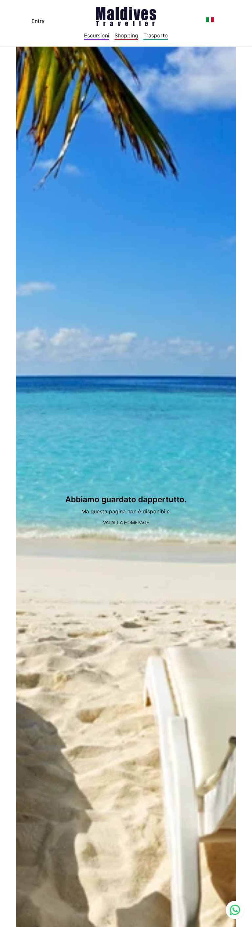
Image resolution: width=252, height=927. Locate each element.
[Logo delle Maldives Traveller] (126, 14)
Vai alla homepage (126, 522)
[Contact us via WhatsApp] (235, 910)
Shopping (126, 35)
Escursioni (96, 35)
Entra (38, 21)
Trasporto (155, 35)
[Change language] (210, 20)
